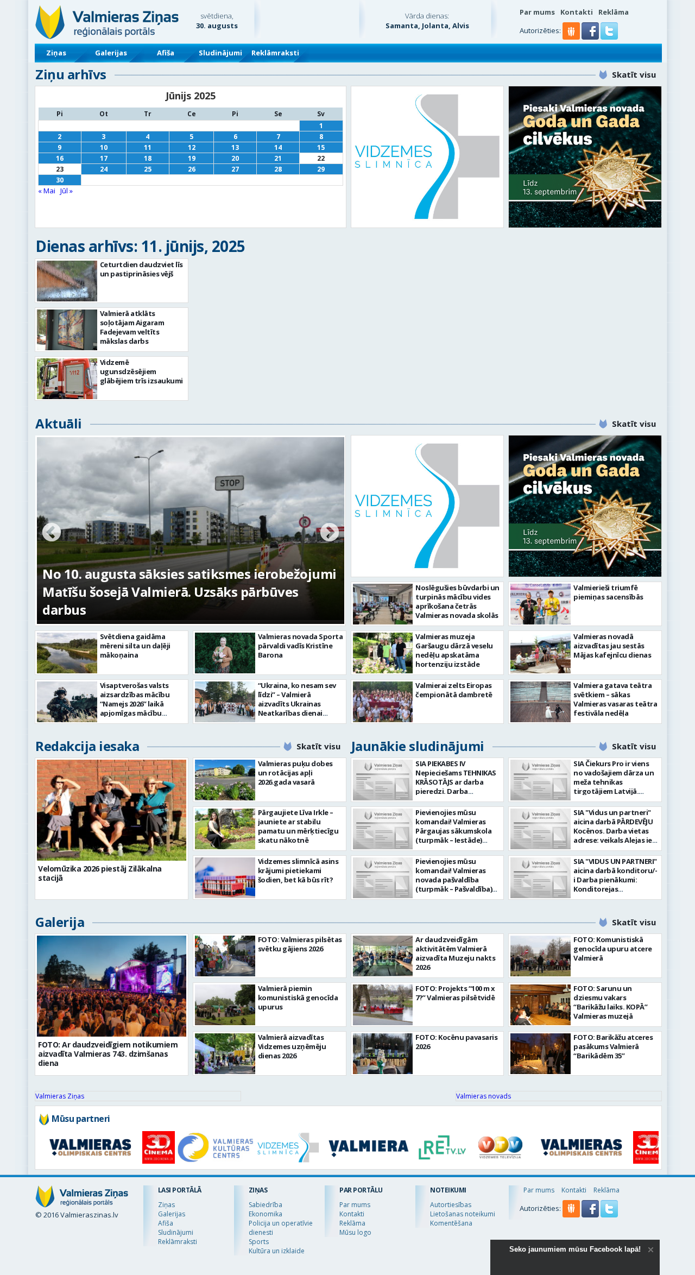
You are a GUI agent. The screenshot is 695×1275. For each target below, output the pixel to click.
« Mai (46, 190)
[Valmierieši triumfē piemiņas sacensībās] (540, 604)
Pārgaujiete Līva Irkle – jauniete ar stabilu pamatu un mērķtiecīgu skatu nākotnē (298, 826)
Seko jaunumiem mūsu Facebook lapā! (575, 1249)
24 (104, 169)
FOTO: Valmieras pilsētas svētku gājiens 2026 (300, 944)
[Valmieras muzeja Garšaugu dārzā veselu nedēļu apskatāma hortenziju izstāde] (383, 653)
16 (60, 158)
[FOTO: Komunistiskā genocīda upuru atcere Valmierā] (540, 956)
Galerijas (111, 53)
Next (329, 533)
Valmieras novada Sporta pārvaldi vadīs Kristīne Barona (300, 646)
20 (235, 158)
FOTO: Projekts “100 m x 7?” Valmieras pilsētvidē (455, 992)
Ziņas (56, 53)
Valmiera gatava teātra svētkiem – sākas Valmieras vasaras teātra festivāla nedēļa (615, 699)
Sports (259, 1241)
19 (191, 158)
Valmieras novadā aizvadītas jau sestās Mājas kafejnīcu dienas (612, 646)
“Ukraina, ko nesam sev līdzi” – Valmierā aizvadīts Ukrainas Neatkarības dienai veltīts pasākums (297, 703)
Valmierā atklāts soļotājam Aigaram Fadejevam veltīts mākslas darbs (132, 327)
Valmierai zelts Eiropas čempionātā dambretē (453, 689)
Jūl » (66, 190)
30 (60, 180)
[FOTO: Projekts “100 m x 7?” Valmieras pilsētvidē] (383, 1005)
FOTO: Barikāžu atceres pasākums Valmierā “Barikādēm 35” (613, 1046)
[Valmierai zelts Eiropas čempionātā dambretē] (383, 702)
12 (191, 147)
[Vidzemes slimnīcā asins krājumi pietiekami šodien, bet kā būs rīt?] (225, 878)
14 (278, 147)
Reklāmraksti (275, 53)
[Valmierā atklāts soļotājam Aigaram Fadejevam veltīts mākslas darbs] (67, 330)
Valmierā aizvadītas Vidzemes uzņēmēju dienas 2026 (292, 1046)
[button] (591, 37)
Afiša (165, 53)
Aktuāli (58, 423)
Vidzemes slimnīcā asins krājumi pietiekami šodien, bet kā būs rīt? (298, 870)
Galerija (59, 922)
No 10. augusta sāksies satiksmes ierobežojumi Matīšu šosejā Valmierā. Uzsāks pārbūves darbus (189, 591)
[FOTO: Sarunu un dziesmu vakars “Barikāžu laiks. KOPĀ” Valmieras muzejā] (540, 1005)
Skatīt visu (634, 74)
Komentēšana (451, 1223)
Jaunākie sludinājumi (417, 746)
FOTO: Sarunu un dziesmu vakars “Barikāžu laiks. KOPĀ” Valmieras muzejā (610, 1002)
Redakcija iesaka (87, 746)
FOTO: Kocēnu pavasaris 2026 (456, 1041)
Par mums (537, 12)
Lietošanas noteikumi (462, 1214)
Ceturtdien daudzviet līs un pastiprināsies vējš (141, 269)
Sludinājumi (220, 53)
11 (147, 147)
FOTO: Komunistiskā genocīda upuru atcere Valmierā (612, 949)
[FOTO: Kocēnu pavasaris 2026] (383, 1054)
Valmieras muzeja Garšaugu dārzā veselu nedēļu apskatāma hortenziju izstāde (454, 650)
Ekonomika (265, 1214)
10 (104, 147)
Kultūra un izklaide (277, 1250)
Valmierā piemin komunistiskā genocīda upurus (298, 997)
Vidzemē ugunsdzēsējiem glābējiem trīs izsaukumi (141, 371)
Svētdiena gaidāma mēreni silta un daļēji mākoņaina (135, 646)
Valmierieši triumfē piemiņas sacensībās (608, 592)
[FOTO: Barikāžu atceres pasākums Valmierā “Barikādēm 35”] (540, 1054)
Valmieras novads (483, 1096)
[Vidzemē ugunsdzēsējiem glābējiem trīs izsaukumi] (67, 379)
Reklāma (613, 12)
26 (191, 169)
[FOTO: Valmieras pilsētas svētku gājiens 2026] (225, 956)
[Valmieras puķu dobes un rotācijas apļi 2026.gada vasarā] (225, 780)
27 (235, 169)
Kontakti (576, 12)
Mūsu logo (355, 1232)
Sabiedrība (265, 1204)
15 (321, 147)
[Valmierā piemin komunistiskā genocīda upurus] (225, 1005)
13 (235, 147)
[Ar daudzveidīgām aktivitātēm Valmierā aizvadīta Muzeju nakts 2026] (383, 956)
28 (278, 169)
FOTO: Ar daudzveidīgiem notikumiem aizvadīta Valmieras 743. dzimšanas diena (108, 1053)
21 (278, 158)
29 (321, 169)
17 (104, 158)
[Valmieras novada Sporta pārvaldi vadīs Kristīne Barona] (225, 653)
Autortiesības (450, 1204)
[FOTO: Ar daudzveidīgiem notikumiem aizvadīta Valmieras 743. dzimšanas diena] (111, 986)
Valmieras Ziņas (59, 1096)
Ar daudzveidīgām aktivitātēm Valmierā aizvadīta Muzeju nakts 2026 (455, 953)
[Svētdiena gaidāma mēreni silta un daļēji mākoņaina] (67, 653)
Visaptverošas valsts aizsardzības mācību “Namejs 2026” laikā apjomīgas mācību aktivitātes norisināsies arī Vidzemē (140, 708)
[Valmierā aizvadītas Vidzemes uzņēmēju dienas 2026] (225, 1054)
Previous (51, 533)
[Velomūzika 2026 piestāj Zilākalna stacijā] (111, 810)
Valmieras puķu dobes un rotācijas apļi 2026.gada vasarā (295, 773)
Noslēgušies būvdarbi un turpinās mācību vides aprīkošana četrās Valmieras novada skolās (457, 601)
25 (147, 169)
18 (147, 158)
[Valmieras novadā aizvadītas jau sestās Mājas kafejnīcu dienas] (540, 653)
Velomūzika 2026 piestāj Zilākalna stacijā (100, 873)
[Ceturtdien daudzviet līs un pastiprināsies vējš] (67, 281)
